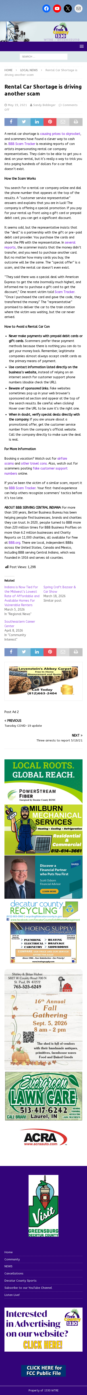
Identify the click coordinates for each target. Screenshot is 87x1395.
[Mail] (79, 8)
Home (8, 1252)
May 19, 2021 (17, 105)
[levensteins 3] (43, 693)
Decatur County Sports (20, 1280)
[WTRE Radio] (43, 39)
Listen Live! (12, 1295)
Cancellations (13, 1273)
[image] (43, 1068)
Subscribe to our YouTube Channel (28, 1287)
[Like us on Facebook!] (46, 8)
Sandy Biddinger (44, 105)
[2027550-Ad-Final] (43, 896)
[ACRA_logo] (43, 1143)
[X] (68, 8)
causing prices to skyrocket (60, 134)
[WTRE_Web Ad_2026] (43, 801)
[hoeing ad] (43, 961)
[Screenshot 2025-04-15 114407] (43, 1118)
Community (12, 1259)
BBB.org (14, 543)
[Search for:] (44, 56)
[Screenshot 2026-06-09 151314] (43, 919)
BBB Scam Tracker (21, 144)
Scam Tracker (65, 292)
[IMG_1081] (43, 852)
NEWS (8, 1266)
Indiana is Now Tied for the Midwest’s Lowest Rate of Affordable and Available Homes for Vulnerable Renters (21, 596)
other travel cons (34, 463)
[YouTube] (57, 8)
